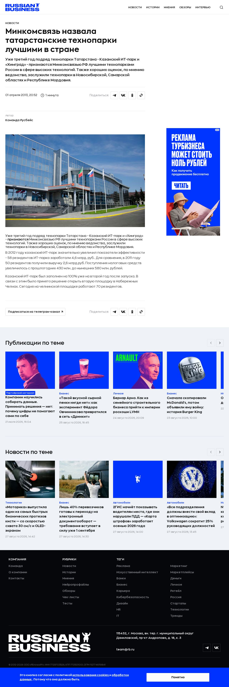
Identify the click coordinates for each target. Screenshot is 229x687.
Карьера (123, 591)
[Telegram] (207, 648)
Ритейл (175, 591)
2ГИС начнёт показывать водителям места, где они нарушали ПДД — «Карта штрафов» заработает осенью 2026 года (136, 516)
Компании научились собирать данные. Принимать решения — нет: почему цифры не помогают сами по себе (30, 407)
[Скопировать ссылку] (141, 95)
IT (117, 615)
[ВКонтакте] (216, 648)
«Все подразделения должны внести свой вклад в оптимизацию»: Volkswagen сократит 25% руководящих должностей (191, 516)
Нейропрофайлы (75, 584)
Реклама (123, 566)
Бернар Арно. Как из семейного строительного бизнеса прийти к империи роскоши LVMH (136, 405)
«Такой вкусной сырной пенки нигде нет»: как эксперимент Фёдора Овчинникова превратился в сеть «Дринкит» (82, 407)
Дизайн (122, 603)
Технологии (179, 609)
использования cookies (90, 675)
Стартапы (178, 603)
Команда (16, 566)
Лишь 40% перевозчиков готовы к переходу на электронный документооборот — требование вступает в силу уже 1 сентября (81, 518)
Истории (153, 7)
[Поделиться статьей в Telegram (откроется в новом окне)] (114, 95)
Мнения (169, 7)
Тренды (176, 615)
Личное (176, 584)
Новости (135, 7)
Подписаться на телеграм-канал (34, 311)
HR (118, 609)
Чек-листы (70, 597)
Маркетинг (178, 566)
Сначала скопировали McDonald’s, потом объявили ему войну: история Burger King (186, 405)
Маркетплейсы (182, 572)
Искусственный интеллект (137, 572)
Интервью (203, 7)
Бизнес (121, 584)
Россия (175, 597)
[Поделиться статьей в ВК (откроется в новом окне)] (123, 95)
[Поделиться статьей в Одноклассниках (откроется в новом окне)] (132, 95)
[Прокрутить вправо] (220, 343)
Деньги (175, 578)
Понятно (178, 677)
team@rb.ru (125, 649)
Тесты (67, 603)
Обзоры (185, 7)
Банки (121, 578)
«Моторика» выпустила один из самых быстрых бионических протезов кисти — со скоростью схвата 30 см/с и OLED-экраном (26, 518)
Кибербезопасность (132, 597)
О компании (18, 572)
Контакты (16, 578)
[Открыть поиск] (221, 7)
